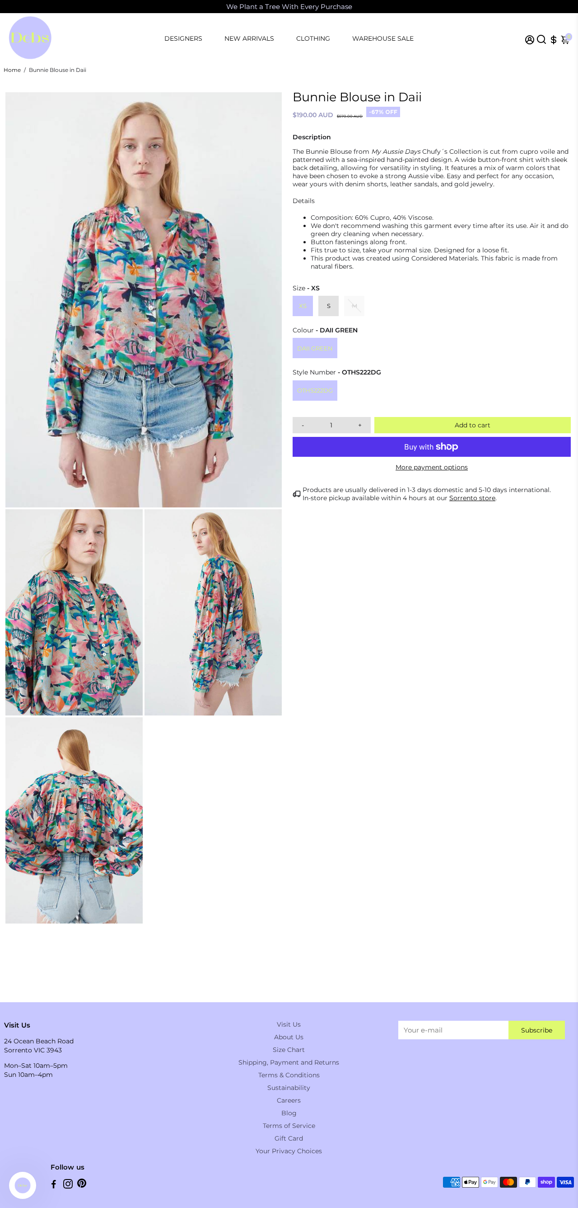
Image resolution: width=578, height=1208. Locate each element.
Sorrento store (472, 498)
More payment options (432, 467)
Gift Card (289, 1138)
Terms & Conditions (289, 1075)
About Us (288, 1037)
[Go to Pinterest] (81, 1185)
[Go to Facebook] (54, 1185)
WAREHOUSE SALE (383, 38)
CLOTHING (313, 38)
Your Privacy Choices (289, 1151)
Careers (289, 1100)
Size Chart (289, 1049)
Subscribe (536, 1030)
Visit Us (289, 1024)
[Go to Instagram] (68, 1185)
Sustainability (288, 1087)
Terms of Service (289, 1125)
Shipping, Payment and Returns (288, 1062)
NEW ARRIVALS (249, 38)
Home (12, 69)
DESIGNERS (183, 38)
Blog (289, 1113)
